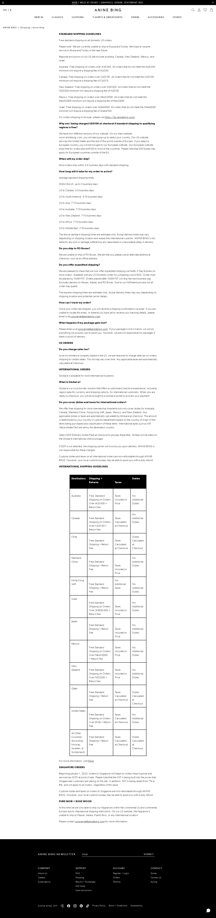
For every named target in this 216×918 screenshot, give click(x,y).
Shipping (80, 877)
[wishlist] (205, 10)
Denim (135, 17)
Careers (41, 877)
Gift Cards (80, 886)
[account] (199, 10)
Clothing (78, 17)
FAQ (78, 873)
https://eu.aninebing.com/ (120, 117)
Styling (154, 881)
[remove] (213, 2)
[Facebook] (68, 906)
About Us (42, 873)
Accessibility (136, 905)
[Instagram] (75, 906)
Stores (177, 17)
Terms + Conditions (118, 905)
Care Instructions (84, 890)
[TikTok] (87, 906)
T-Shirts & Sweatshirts (108, 17)
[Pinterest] (81, 906)
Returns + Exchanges (86, 881)
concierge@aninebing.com (85, 316)
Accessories (156, 17)
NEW (74, 2)
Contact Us (156, 877)
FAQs (91, 760)
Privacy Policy (98, 905)
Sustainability (44, 881)
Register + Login (121, 873)
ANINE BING (10, 27)
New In (38, 17)
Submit (149, 854)
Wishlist (116, 881)
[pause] (3, 3)
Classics (57, 17)
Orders (116, 877)
